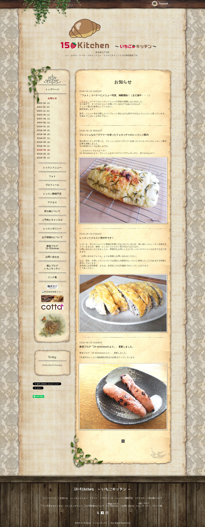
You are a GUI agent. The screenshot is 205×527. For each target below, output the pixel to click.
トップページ (52, 90)
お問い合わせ (52, 257)
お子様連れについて (52, 237)
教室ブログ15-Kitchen (52, 247)
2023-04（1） (44, 103)
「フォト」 (84, 102)
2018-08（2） (44, 135)
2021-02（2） (44, 107)
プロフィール (52, 185)
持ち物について (52, 211)
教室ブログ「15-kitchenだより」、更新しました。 (107, 347)
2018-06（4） (44, 142)
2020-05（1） (44, 115)
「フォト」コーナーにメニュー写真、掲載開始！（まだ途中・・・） (115, 96)
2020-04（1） (44, 119)
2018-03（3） (44, 154)
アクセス (52, 203)
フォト (52, 177)
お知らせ (52, 98)
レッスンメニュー (52, 168)
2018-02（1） (44, 158)
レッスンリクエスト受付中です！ (96, 238)
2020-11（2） (44, 111)
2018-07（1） (44, 138)
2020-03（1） (44, 123)
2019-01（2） (44, 127)
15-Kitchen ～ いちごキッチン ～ (102, 489)
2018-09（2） (44, 131)
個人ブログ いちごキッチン (52, 267)
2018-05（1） (44, 146)
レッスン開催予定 (52, 194)
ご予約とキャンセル (52, 220)
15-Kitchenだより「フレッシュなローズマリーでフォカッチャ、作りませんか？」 (117, 153)
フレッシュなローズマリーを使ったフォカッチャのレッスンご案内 (114, 135)
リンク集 (52, 277)
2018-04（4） (44, 150)
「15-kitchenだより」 (101, 353)
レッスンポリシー (52, 229)
